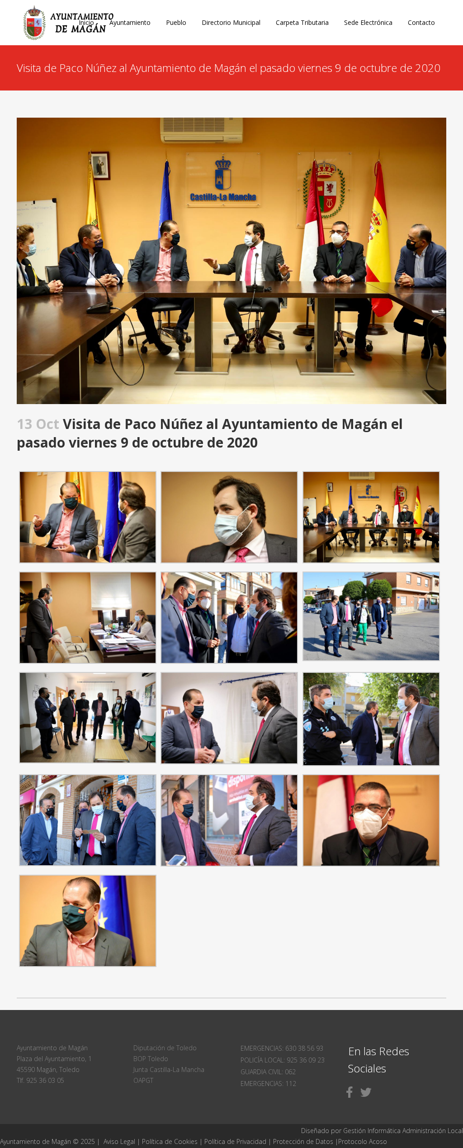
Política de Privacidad (236, 1141)
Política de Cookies (170, 1141)
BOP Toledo (150, 1058)
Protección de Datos (303, 1141)
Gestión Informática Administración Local (403, 1130)
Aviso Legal (119, 1141)
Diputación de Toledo (165, 1047)
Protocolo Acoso (362, 1141)
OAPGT (143, 1080)
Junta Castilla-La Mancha (168, 1069)
